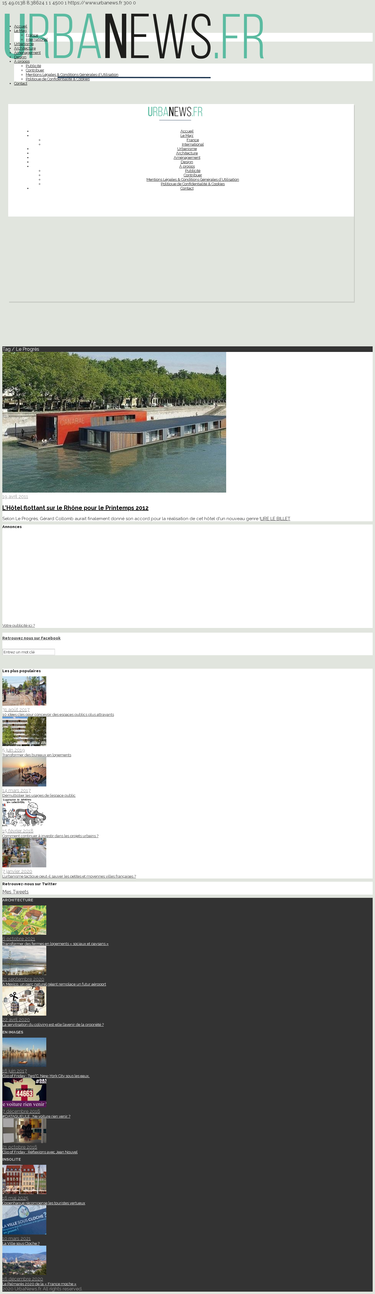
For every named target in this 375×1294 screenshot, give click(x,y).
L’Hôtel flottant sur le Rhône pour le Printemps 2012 (75, 507)
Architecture (25, 48)
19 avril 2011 (15, 496)
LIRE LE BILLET (275, 518)
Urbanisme (24, 44)
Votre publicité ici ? (18, 625)
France (32, 35)
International (37, 39)
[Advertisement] (181, 260)
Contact (20, 83)
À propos (22, 61)
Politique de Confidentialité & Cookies (58, 79)
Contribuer (35, 70)
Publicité (33, 66)
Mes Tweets (15, 892)
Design (20, 57)
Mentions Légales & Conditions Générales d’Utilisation (72, 74)
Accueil (20, 26)
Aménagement (27, 52)
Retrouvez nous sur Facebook (31, 638)
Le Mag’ (20, 30)
